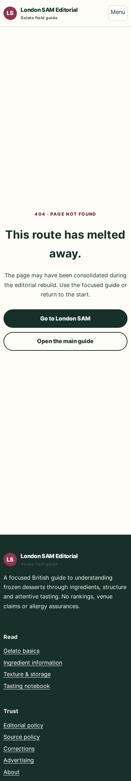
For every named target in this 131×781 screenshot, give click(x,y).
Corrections (19, 748)
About (11, 771)
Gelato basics (21, 650)
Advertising (18, 760)
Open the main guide (65, 341)
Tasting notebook (26, 685)
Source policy (21, 736)
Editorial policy (23, 725)
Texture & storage (27, 674)
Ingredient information (32, 662)
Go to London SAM (65, 318)
